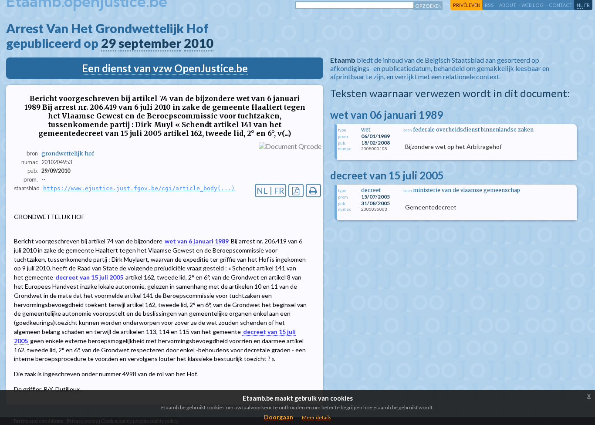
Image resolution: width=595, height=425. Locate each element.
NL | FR (270, 191)
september (149, 43)
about (507, 5)
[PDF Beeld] (296, 190)
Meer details (316, 417)
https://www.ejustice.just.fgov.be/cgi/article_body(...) (139, 188)
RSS (489, 5)
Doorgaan (278, 417)
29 (108, 43)
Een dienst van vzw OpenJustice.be (165, 68)
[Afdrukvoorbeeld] (313, 190)
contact (560, 5)
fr (587, 5)
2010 (198, 43)
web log (532, 5)
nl (580, 5)
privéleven (466, 5)
